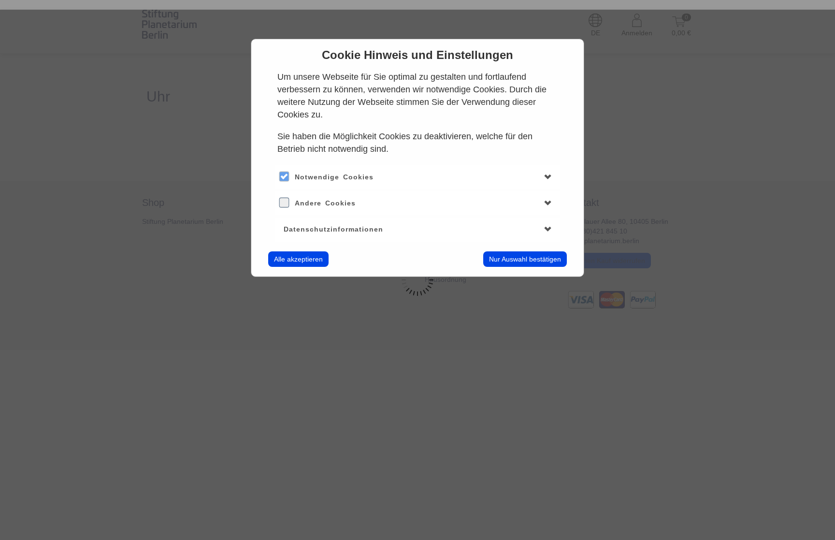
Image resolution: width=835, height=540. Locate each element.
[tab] (417, 177)
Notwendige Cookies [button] (334, 177)
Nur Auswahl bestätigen (525, 259)
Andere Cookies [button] (325, 203)
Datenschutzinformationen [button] (333, 229)
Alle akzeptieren (298, 259)
